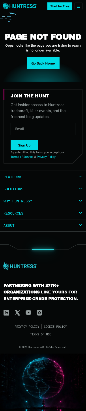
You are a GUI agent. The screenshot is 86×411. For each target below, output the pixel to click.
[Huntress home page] (41, 266)
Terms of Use (40, 334)
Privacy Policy (27, 327)
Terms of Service (22, 157)
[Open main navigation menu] (78, 6)
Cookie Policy (55, 327)
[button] (59, 6)
